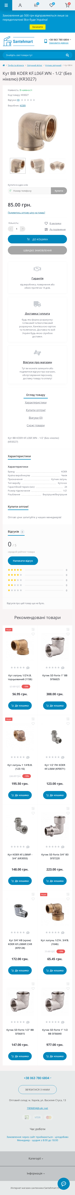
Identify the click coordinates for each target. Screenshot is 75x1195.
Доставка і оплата (37, 313)
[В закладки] (33, 634)
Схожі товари (36, 425)
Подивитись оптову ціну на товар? (26, 212)
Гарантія (37, 278)
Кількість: (14, 223)
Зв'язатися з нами (37, 1089)
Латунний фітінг (34, 65)
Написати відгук (23, 560)
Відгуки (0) (36, 418)
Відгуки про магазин (37, 362)
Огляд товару (35, 395)
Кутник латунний (53, 65)
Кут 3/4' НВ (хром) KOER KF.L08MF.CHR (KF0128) (20, 944)
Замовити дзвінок (59, 42)
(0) (18, 100)
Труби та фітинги (16, 65)
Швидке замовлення (37, 250)
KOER (23, 105)
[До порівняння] (33, 629)
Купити (59, 190)
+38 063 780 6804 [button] (36, 1078)
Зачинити (37, 26)
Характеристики (36, 402)
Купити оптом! (36, 410)
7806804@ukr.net (37, 1108)
